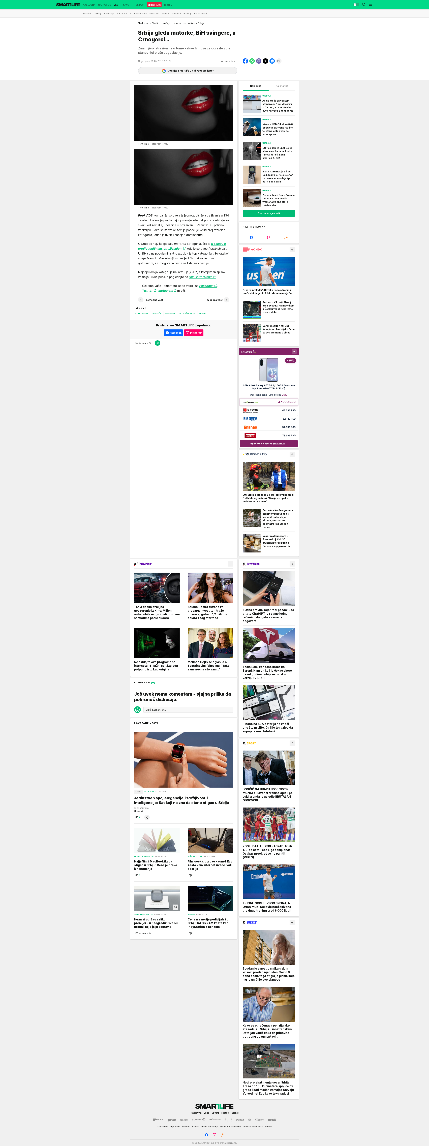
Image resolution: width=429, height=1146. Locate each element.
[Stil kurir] (249, 1120)
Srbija (202, 313)
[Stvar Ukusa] (215, 1120)
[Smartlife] (68, 4)
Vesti (155, 23)
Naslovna (143, 23)
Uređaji (166, 23)
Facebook (206, 286)
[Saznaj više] (292, 249)
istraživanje (187, 313)
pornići (156, 313)
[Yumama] (198, 1120)
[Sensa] (240, 1120)
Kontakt (186, 1126)
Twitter (147, 290)
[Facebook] (251, 237)
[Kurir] (172, 1120)
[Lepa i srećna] (184, 1120)
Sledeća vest (215, 299)
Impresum (175, 1126)
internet (170, 313)
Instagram (165, 290)
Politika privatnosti (253, 1126)
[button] (228, 61)
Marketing (163, 1126)
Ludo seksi (141, 313)
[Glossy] (259, 1120)
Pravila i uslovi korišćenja (205, 1126)
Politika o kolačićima (230, 1126)
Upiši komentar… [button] (155, 709)
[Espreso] (272, 1120)
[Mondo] (158, 1120)
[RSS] (286, 237)
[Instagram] (269, 237)
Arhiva (268, 1126)
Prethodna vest (154, 299)
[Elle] (228, 1120)
